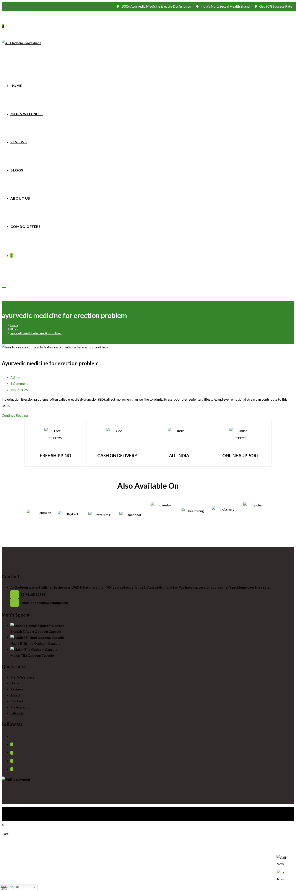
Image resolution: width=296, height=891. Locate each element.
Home (14, 683)
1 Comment (19, 383)
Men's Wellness (22, 677)
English (13, 887)
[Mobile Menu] (4, 287)
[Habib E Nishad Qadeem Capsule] (37, 638)
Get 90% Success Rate (265, 6)
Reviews (16, 689)
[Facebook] (11, 744)
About (15, 695)
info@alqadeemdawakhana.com (43, 603)
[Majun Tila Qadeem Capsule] (33, 649)
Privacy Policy (18, 808)
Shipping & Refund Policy (24, 813)
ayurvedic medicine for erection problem (36, 333)
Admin (15, 377)
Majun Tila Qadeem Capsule (32, 655)
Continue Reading (16, 415)
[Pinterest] (11, 761)
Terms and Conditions (23, 810)
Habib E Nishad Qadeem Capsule (35, 643)
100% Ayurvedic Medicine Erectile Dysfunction (146, 6)
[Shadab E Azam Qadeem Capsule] (37, 626)
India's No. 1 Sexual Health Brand (215, 6)
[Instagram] (11, 753)
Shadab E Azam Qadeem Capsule (35, 631)
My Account (19, 707)
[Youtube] (11, 769)
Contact (16, 701)
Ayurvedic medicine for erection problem (50, 363)
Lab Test (17, 713)
